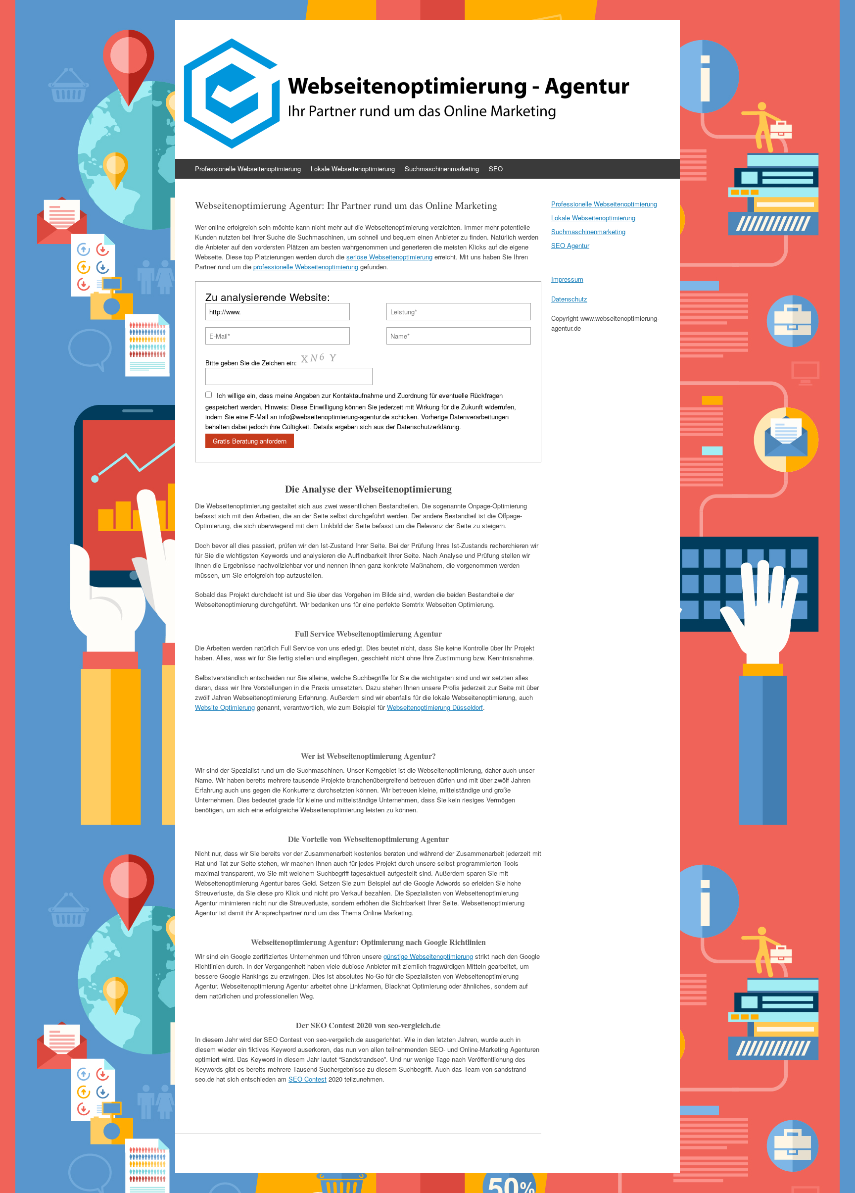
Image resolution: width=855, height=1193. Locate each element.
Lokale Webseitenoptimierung (353, 168)
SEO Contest (307, 1079)
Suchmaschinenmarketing (442, 168)
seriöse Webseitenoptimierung (389, 256)
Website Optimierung (225, 707)
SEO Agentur (570, 245)
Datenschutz (569, 298)
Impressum (567, 279)
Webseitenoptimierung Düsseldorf (435, 707)
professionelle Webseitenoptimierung (305, 266)
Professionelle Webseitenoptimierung (248, 168)
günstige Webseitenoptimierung (428, 956)
